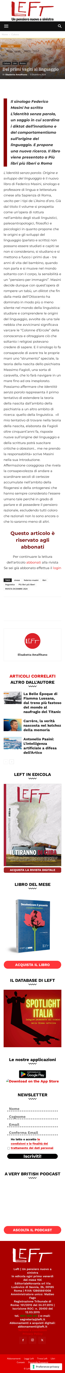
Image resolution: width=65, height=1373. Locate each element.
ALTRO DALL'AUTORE (32, 682)
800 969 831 (29, 1315)
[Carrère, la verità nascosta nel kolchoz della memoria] (13, 725)
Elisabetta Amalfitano (16, 74)
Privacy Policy (33, 1333)
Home (5, 34)
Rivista (23, 63)
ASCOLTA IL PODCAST (32, 1230)
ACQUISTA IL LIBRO (32, 965)
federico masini (31, 580)
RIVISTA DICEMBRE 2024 (16, 588)
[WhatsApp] (32, 88)
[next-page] (11, 762)
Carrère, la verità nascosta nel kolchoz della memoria (42, 725)
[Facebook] (9, 88)
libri (44, 580)
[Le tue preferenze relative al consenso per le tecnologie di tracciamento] (46, 1366)
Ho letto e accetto (32, 1144)
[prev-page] (6, 762)
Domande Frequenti (38, 1362)
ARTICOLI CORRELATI (33, 676)
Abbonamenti (14, 1358)
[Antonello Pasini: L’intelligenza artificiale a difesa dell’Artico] (13, 743)
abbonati (33, 562)
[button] (6, 26)
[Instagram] (32, 1340)
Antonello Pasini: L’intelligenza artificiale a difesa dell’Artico (40, 746)
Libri (15, 63)
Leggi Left (29, 1358)
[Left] (32, 10)
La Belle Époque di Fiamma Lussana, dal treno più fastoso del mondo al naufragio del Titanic (42, 703)
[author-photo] (32, 649)
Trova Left (42, 1358)
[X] (21, 88)
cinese (17, 580)
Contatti (21, 1362)
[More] (45, 88)
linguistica (10, 584)
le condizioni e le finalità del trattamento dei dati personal (32, 1144)
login (57, 568)
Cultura (15, 34)
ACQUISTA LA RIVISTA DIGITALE (32, 870)
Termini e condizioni (32, 1330)
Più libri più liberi (27, 584)
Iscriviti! (32, 1156)
